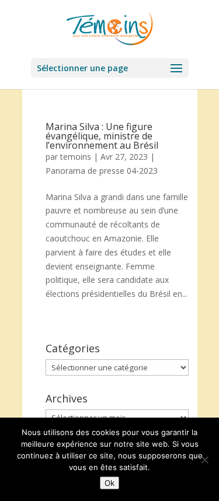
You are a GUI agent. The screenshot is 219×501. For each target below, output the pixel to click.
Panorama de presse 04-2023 (102, 170)
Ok (109, 483)
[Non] (204, 459)
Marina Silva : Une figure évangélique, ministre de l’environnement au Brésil (102, 136)
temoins (75, 156)
